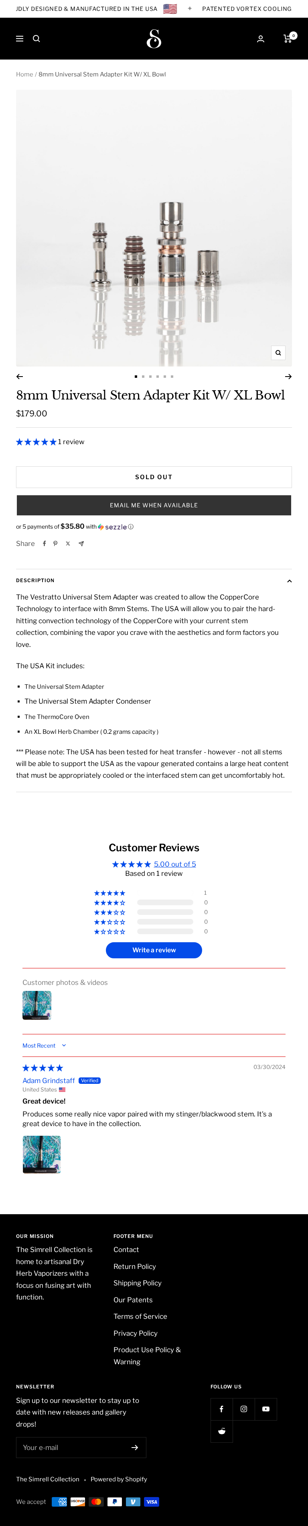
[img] (42, 1068)
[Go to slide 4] (157, 376)
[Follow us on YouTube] (266, 1409)
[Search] (36, 38)
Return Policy (134, 1266)
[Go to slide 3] (150, 376)
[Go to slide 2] (143, 376)
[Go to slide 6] (172, 376)
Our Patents (133, 1300)
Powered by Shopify (119, 1479)
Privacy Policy (135, 1333)
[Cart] (288, 39)
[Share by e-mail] (81, 543)
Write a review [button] (154, 950)
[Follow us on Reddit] (222, 1431)
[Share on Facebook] (44, 543)
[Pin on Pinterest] (55, 543)
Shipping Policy (137, 1283)
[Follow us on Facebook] (222, 1409)
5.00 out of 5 (175, 864)
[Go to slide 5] (165, 376)
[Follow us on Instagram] (244, 1409)
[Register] (135, 1447)
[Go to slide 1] (136, 376)
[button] (37, 442)
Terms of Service (140, 1316)
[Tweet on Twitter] (68, 543)
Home (24, 74)
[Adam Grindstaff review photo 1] (41, 1154)
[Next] (288, 376)
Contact (126, 1250)
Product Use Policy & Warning (147, 1355)
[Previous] (19, 376)
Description (35, 580)
